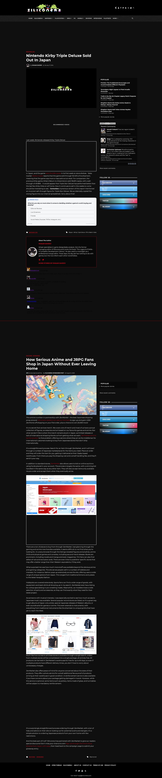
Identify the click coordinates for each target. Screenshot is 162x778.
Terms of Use (98, 765)
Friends (33, 216)
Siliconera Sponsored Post (54, 373)
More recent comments (107, 168)
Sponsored (36, 355)
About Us (77, 765)
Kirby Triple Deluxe (79, 232)
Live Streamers (35, 212)
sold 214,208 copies (53, 173)
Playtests (107, 18)
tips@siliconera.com (84, 775)
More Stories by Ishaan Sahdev (52, 263)
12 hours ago (111, 146)
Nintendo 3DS (30, 51)
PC (75, 18)
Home (30, 18)
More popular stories (107, 117)
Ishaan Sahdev (37, 65)
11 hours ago (109, 135)
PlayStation (59, 18)
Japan (71, 232)
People (102, 123)
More (115, 18)
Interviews (98, 18)
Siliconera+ (38, 18)
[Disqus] (61, 290)
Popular (112, 123)
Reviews (89, 18)
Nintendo (48, 18)
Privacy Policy (110, 765)
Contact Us (87, 765)
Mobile (80, 18)
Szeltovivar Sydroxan (114, 149)
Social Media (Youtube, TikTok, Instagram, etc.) (46, 219)
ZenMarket (55, 464)
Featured (29, 355)
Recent (107, 123)
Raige (109, 139)
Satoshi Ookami (112, 129)
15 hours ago (115, 160)
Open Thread (57, 765)
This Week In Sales (91, 232)
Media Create (37, 176)
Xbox (69, 18)
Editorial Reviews (36, 208)
